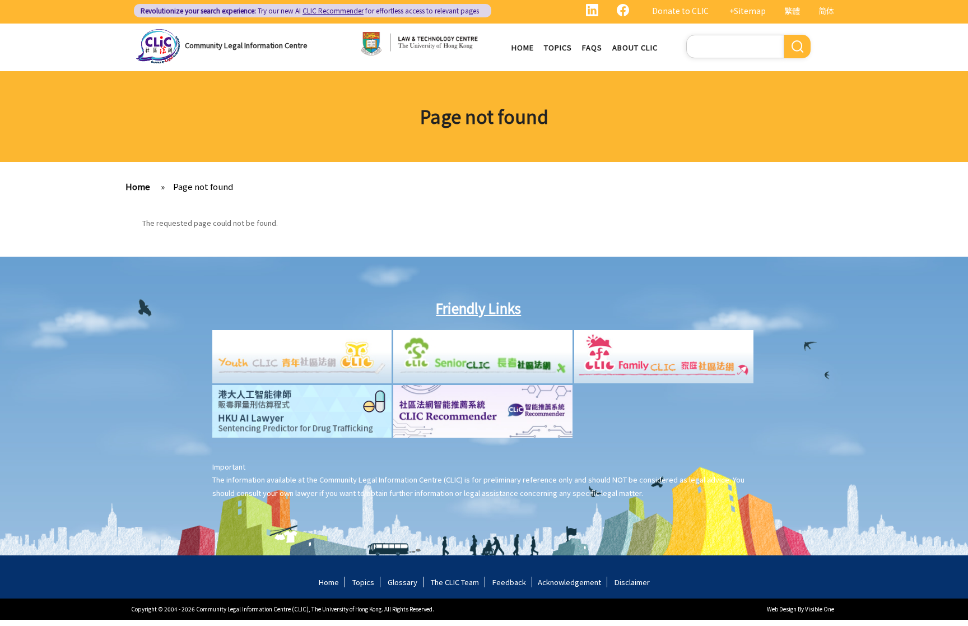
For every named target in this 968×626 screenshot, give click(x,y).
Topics (558, 47)
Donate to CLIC (680, 10)
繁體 (792, 10)
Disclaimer (632, 582)
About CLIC (635, 47)
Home (522, 47)
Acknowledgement (569, 582)
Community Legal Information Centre (246, 45)
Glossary (402, 582)
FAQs (592, 47)
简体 (826, 10)
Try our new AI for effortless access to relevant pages (310, 10)
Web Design (782, 609)
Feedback (509, 582)
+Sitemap (747, 10)
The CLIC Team (455, 582)
